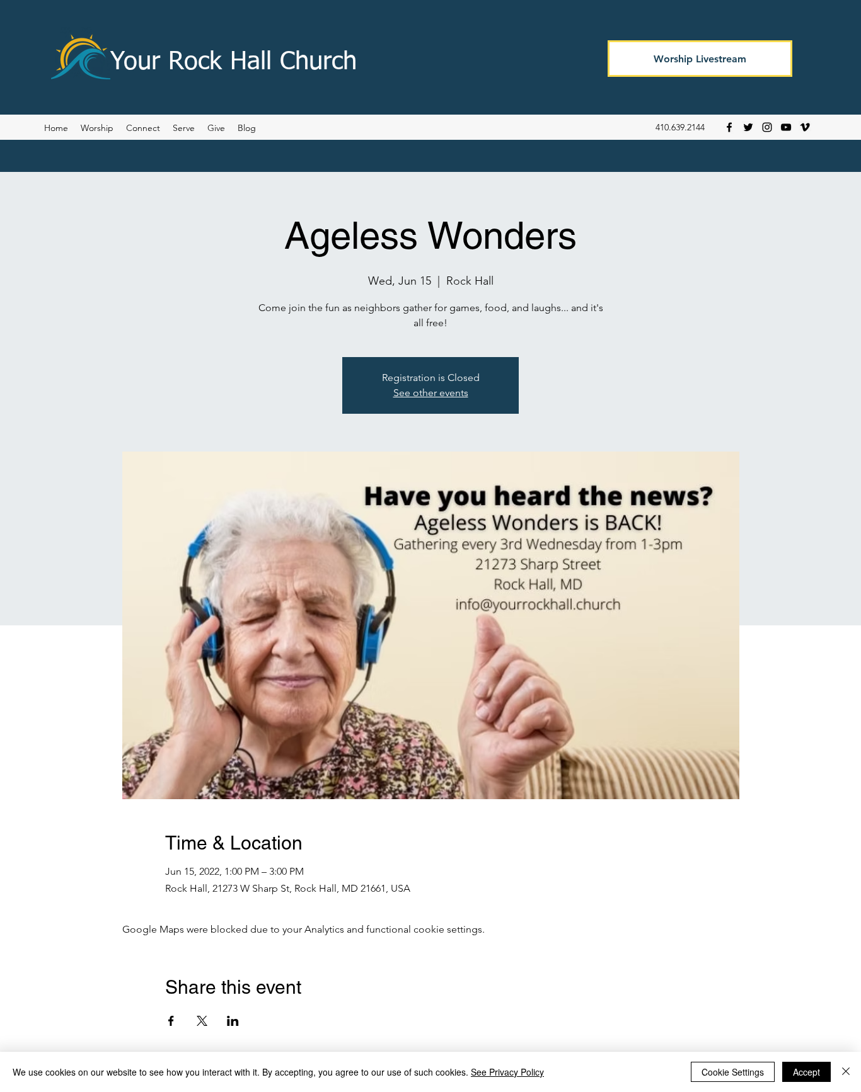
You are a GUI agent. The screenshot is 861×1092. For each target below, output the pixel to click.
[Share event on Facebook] (171, 1021)
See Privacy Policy (507, 1072)
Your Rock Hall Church (233, 62)
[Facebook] (729, 127)
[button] (246, 127)
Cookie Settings (733, 1072)
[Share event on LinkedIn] (233, 1021)
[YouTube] (786, 127)
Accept (806, 1072)
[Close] (845, 1072)
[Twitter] (748, 127)
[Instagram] (767, 127)
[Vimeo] (805, 127)
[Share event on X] (202, 1021)
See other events (430, 393)
